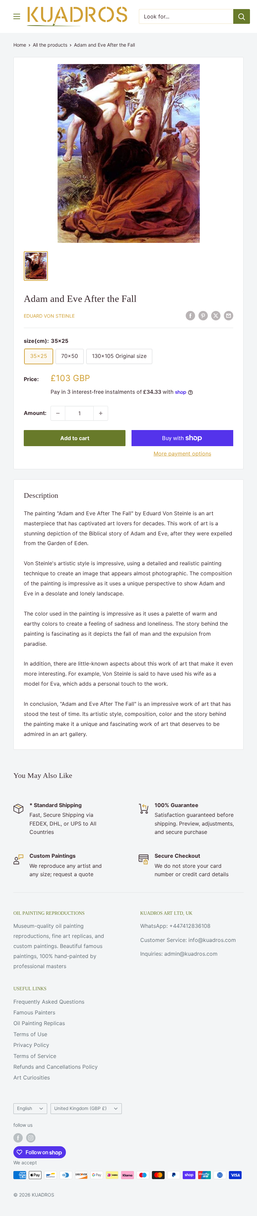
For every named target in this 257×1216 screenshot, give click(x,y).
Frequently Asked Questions (48, 1001)
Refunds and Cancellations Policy (55, 1066)
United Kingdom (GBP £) (80, 1108)
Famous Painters (34, 1012)
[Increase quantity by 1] (101, 413)
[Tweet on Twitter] (216, 315)
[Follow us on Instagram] (30, 1138)
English (24, 1108)
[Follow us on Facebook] (18, 1138)
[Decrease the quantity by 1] (58, 413)
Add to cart (74, 438)
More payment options (182, 453)
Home (19, 45)
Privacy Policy (31, 1045)
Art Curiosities (31, 1077)
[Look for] (241, 16)
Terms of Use (30, 1034)
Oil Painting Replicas (39, 1023)
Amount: (35, 413)
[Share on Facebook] (190, 315)
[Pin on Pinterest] (203, 315)
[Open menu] (16, 16)
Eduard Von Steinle (49, 316)
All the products (50, 45)
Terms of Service (34, 1056)
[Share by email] (228, 315)
